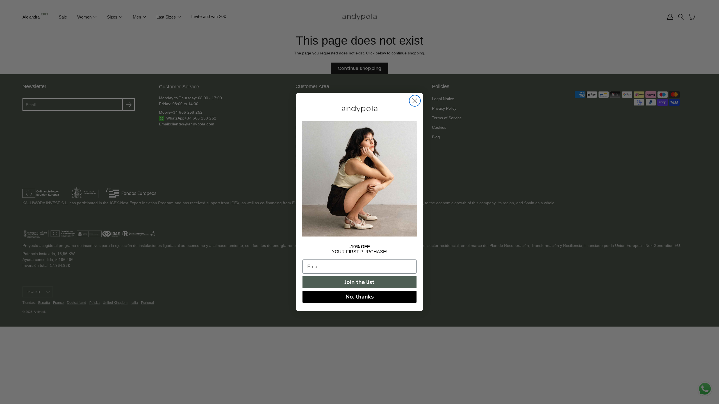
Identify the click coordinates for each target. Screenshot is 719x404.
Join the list (359, 282)
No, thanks (359, 296)
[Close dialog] (414, 100)
